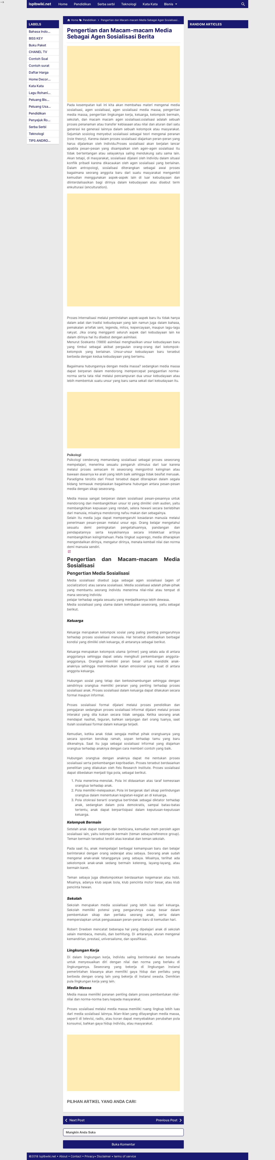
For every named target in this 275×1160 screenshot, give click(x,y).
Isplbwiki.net (40, 4)
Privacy (89, 1156)
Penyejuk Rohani (41, 120)
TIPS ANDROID (40, 140)
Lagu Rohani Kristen (44, 93)
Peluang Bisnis (40, 100)
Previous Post (166, 1120)
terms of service (125, 1156)
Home (62, 4)
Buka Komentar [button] (123, 1144)
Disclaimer (104, 1156)
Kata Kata (150, 4)
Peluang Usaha (40, 106)
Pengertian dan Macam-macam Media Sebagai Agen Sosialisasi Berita (119, 33)
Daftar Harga (39, 72)
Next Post (77, 1120)
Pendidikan (82, 4)
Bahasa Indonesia (42, 31)
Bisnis (168, 4)
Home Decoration (42, 79)
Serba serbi (106, 4)
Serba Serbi (37, 127)
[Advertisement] (123, 74)
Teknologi (128, 4)
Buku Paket (37, 45)
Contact (76, 1156)
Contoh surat (39, 66)
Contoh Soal (38, 59)
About (63, 1156)
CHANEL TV (38, 52)
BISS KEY (36, 38)
